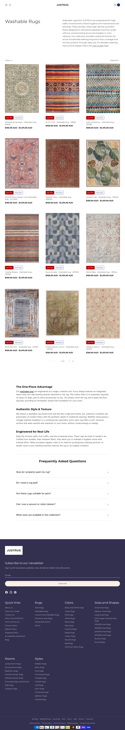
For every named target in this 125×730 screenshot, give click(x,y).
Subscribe (62, 583)
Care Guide (97, 46)
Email (7, 575)
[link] (51, 361)
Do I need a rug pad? (27, 482)
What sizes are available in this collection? (38, 515)
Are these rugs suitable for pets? (33, 493)
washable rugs (27, 391)
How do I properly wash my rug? (33, 472)
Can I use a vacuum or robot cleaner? (35, 504)
